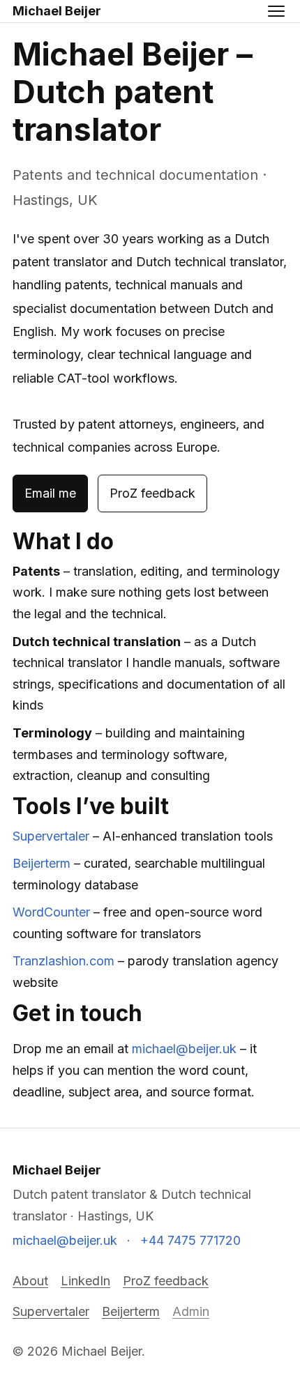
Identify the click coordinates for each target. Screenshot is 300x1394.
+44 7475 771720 (190, 1240)
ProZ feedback (152, 493)
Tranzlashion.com (63, 960)
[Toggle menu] (276, 11)
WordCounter (51, 912)
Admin (190, 1311)
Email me (50, 493)
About (30, 1280)
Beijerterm (41, 863)
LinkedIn (85, 1280)
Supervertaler (51, 836)
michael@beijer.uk (184, 1048)
